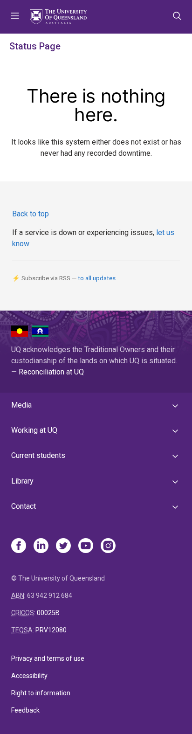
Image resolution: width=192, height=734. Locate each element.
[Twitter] (63, 546)
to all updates (97, 278)
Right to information (40, 693)
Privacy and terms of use (47, 658)
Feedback (25, 710)
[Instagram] (108, 546)
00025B (48, 612)
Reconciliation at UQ (51, 371)
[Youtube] (85, 546)
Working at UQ (34, 430)
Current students (38, 455)
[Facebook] (18, 546)
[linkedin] (41, 546)
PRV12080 (51, 630)
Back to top (30, 213)
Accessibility (29, 675)
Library (22, 481)
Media (21, 405)
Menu (15, 17)
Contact (23, 506)
